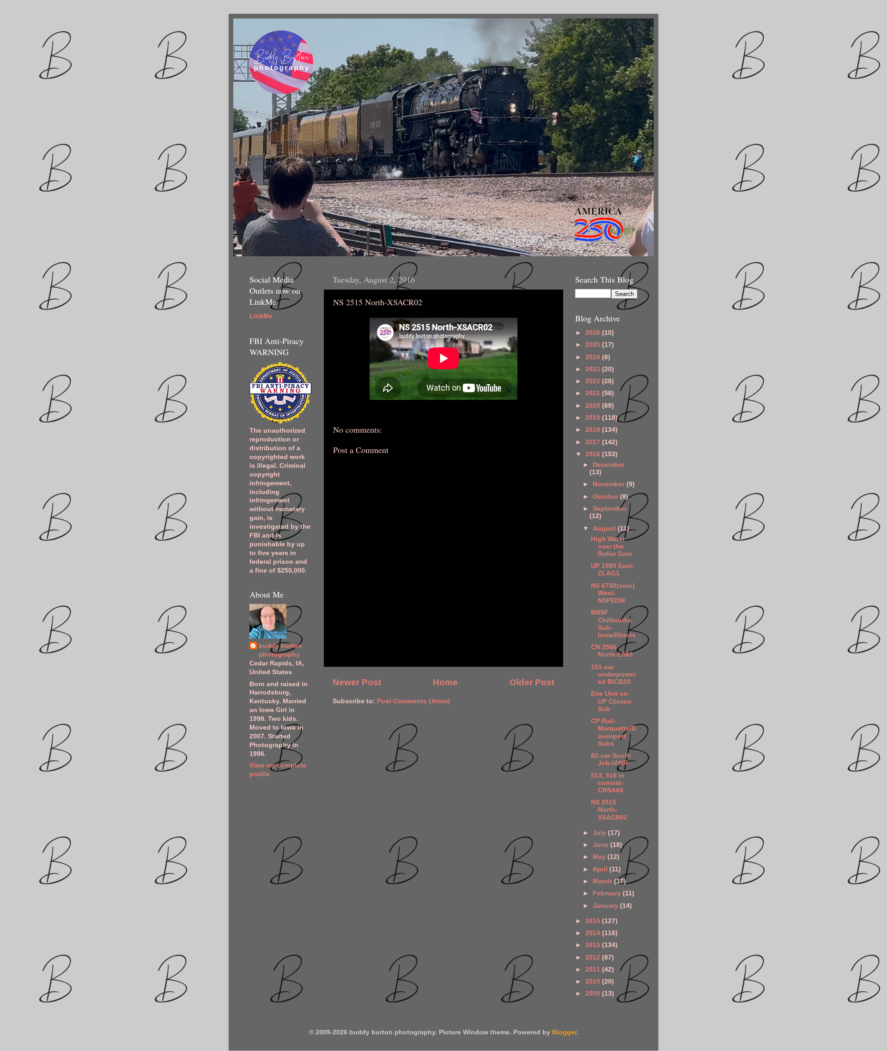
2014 (593, 933)
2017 (593, 442)
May (600, 856)
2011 (593, 969)
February (608, 893)
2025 (593, 344)
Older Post (532, 682)
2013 (593, 945)
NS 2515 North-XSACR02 (609, 810)
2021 (593, 393)
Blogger (564, 1032)
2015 (593, 921)
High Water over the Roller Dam (611, 546)
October (606, 496)
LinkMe (261, 316)
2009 (593, 993)
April (601, 869)
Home (445, 682)
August (605, 528)
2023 (593, 369)
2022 (593, 381)
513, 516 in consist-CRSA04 (608, 783)
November (609, 484)
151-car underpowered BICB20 (613, 674)
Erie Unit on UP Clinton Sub (611, 701)
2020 (593, 405)
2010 (593, 981)
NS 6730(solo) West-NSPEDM (613, 593)
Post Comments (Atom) (413, 701)
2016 (593, 454)
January (606, 905)
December (608, 464)
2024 (593, 357)
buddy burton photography (280, 650)
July (600, 832)
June (601, 844)
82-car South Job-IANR (611, 759)
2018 (593, 429)
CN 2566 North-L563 (612, 651)
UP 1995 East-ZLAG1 (612, 569)
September (609, 508)
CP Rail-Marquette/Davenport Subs (613, 732)
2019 (593, 417)
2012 (593, 957)
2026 (593, 332)
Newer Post (357, 682)
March (603, 881)
